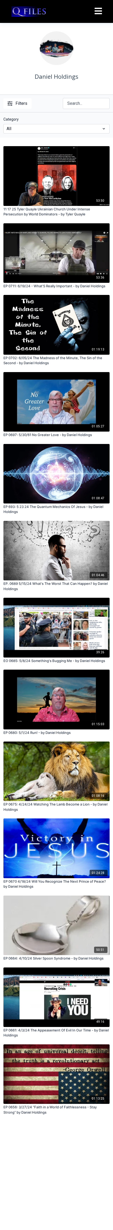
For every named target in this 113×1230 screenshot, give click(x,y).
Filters (21, 103)
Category (11, 119)
